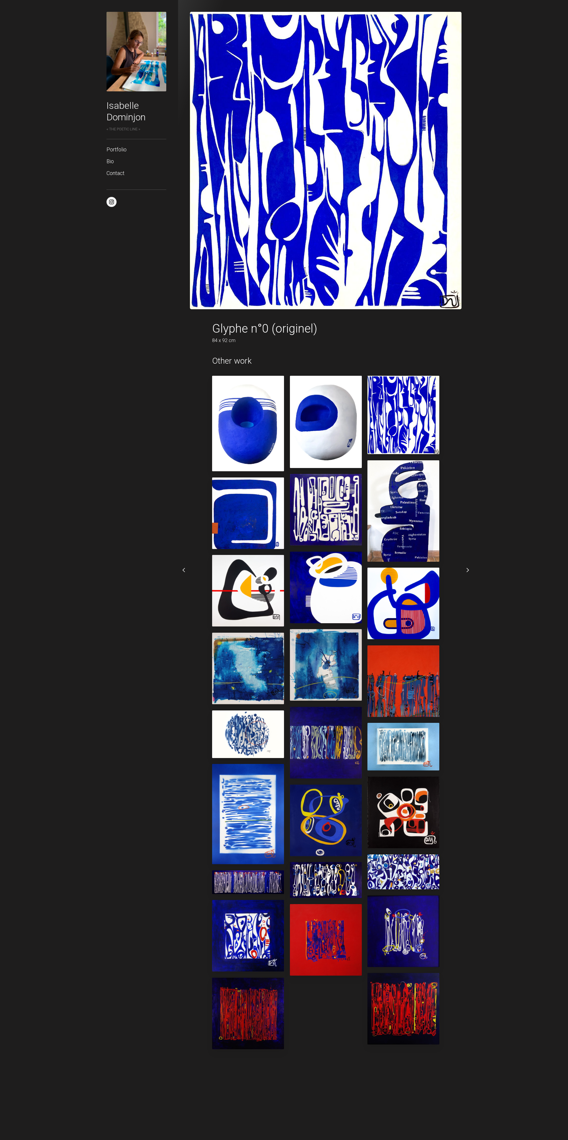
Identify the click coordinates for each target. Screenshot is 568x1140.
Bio (110, 161)
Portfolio (116, 149)
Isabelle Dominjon (126, 111)
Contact (115, 173)
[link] (136, 51)
